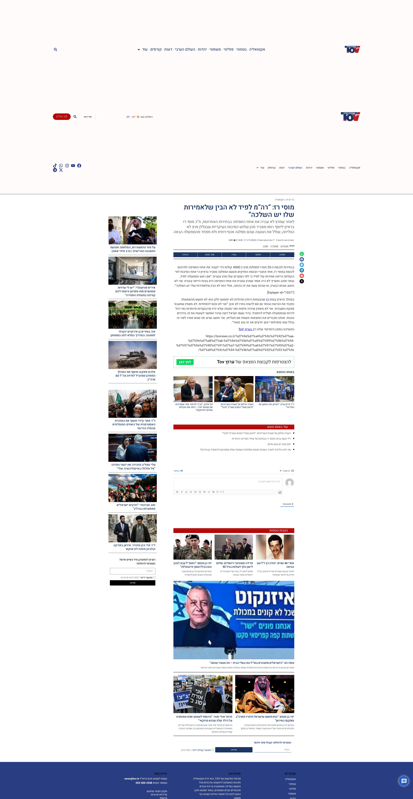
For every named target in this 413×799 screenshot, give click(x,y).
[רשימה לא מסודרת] (200, 492)
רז (267, 299)
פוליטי (229, 49)
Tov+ (233, 254)
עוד (145, 49)
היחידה (185, 254)
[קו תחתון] (186, 492)
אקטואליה (257, 49)
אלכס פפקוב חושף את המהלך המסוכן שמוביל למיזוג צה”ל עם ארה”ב (136, 376)
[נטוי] (182, 492)
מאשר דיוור (136, 577)
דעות (168, 49)
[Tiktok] (55, 166)
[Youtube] (73, 166)
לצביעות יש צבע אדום (279, 444)
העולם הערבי (185, 49)
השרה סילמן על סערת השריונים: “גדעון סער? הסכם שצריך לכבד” (236, 405)
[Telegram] (55, 170)
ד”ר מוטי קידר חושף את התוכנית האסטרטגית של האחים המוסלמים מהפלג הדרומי (133, 425)
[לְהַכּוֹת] (191, 492)
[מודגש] (177, 492)
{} (218, 491)
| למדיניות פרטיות (130, 577)
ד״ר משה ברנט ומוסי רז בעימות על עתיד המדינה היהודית (261, 439)
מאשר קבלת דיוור (196, 750)
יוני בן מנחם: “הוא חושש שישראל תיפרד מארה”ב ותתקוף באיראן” (265, 719)
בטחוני (241, 49)
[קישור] (213, 492)
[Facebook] (79, 166)
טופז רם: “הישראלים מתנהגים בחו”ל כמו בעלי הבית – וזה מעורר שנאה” (252, 663)
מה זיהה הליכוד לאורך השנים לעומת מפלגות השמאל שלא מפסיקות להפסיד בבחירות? (245, 450)
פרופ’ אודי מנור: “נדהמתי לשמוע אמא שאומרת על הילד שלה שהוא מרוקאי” (204, 719)
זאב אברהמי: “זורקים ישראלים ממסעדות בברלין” (136, 507)
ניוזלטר (258, 254)
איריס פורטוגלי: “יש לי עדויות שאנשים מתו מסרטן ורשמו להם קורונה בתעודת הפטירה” (135, 291)
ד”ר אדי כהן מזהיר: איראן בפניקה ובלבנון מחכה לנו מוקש (134, 547)
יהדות (202, 49)
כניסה (177, 470)
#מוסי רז (274, 246)
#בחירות (284, 246)
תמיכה (282, 254)
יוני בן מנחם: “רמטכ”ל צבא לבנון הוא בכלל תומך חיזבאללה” (193, 565)
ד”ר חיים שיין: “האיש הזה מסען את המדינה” (276, 405)
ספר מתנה (209, 254)
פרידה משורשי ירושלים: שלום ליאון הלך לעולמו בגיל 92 (234, 565)
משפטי (215, 49)
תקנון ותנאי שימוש (157, 791)
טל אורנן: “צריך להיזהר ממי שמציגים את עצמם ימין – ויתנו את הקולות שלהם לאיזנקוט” (194, 407)
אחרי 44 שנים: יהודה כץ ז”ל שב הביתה (275, 565)
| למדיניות (186, 750)
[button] (55, 49)
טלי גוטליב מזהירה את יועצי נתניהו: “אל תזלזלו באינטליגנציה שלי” (133, 467)
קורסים (156, 49)
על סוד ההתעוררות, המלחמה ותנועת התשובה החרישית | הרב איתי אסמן (132, 249)
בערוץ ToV (245, 329)
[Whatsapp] (61, 166)
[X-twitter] (61, 170)
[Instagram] (67, 166)
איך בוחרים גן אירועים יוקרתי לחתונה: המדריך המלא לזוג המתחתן (133, 333)
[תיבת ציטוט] (204, 492)
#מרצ (265, 246)
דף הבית (290, 199)
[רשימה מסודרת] (195, 492)
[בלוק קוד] (209, 492)
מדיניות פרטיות (159, 795)
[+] (222, 491)
